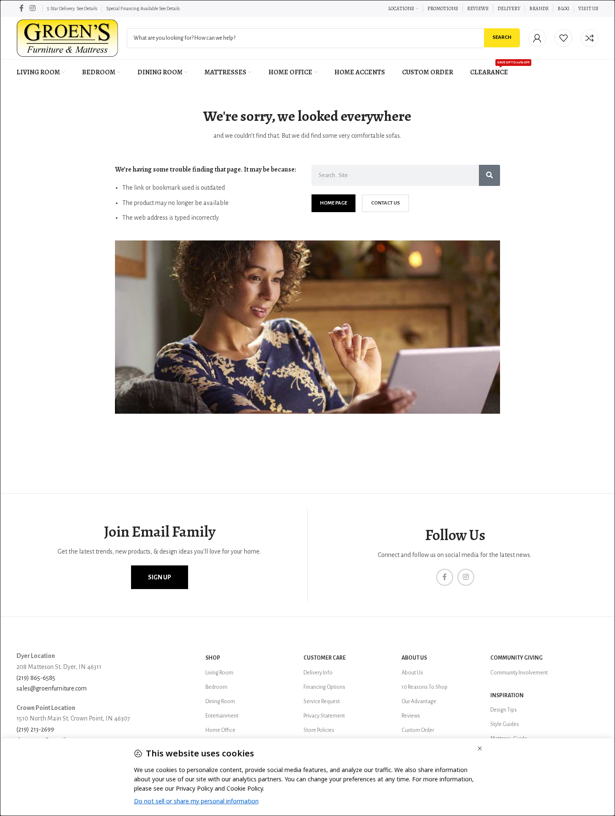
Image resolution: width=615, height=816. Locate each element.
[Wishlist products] (563, 38)
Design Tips (503, 710)
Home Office (220, 730)
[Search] (489, 175)
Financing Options (324, 687)
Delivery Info (318, 673)
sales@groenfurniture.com (51, 688)
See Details (87, 8)
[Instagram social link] (32, 8)
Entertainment (221, 716)
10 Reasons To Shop (425, 687)
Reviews (411, 716)
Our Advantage (419, 701)
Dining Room (220, 701)
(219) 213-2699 (35, 729)
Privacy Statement (324, 716)
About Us (414, 658)
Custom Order (418, 730)
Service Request (321, 701)
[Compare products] (590, 38)
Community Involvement (519, 673)
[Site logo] (67, 37)
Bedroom (216, 687)
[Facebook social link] (21, 8)
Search (501, 37)
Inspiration (507, 696)
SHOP (212, 658)
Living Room (219, 673)
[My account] (537, 38)
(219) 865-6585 (35, 677)
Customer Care (324, 658)
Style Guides (504, 724)
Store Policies (318, 730)
